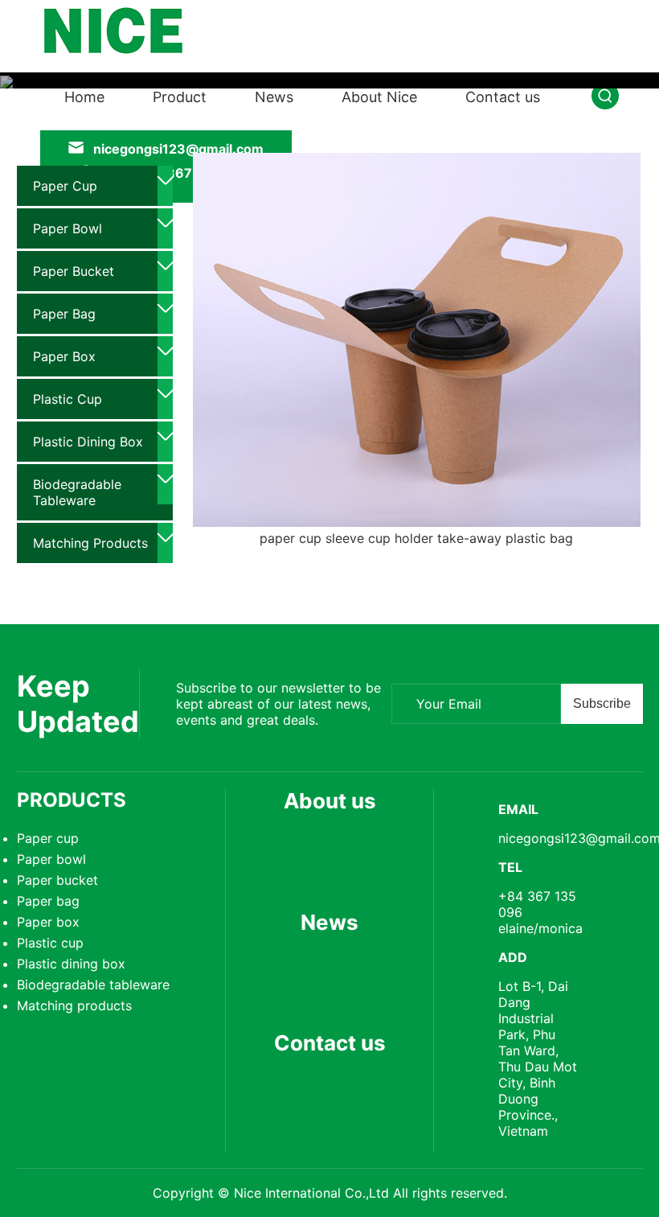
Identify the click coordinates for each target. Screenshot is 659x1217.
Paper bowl (67, 228)
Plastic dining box (88, 442)
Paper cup (65, 186)
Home (84, 96)
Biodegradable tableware (77, 492)
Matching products (90, 543)
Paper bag (64, 314)
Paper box (64, 356)
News (274, 96)
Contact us (502, 96)
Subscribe (602, 703)
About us (330, 800)
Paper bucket (73, 271)
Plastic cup (67, 399)
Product (180, 96)
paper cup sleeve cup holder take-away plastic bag (416, 538)
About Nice (379, 96)
